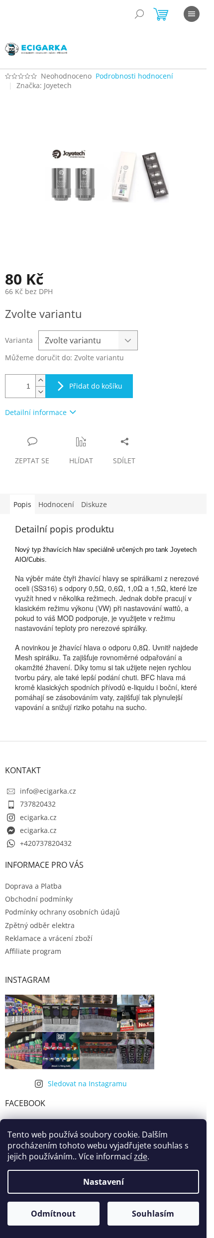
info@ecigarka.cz (48, 791)
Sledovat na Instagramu (87, 1083)
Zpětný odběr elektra (40, 925)
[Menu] (192, 14)
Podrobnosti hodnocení (134, 76)
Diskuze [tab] (94, 504)
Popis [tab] (22, 504)
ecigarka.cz (38, 817)
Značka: (44, 85)
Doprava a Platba (33, 886)
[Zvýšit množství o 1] (40, 380)
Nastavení (103, 1181)
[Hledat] (139, 14)
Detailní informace (36, 412)
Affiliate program (33, 951)
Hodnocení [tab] (56, 504)
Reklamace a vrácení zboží (49, 938)
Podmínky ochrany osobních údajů (62, 912)
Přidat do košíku (95, 386)
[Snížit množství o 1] (40, 392)
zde (140, 1156)
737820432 (38, 804)
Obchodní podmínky (39, 899)
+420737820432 (46, 843)
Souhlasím (153, 1213)
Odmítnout (53, 1213)
